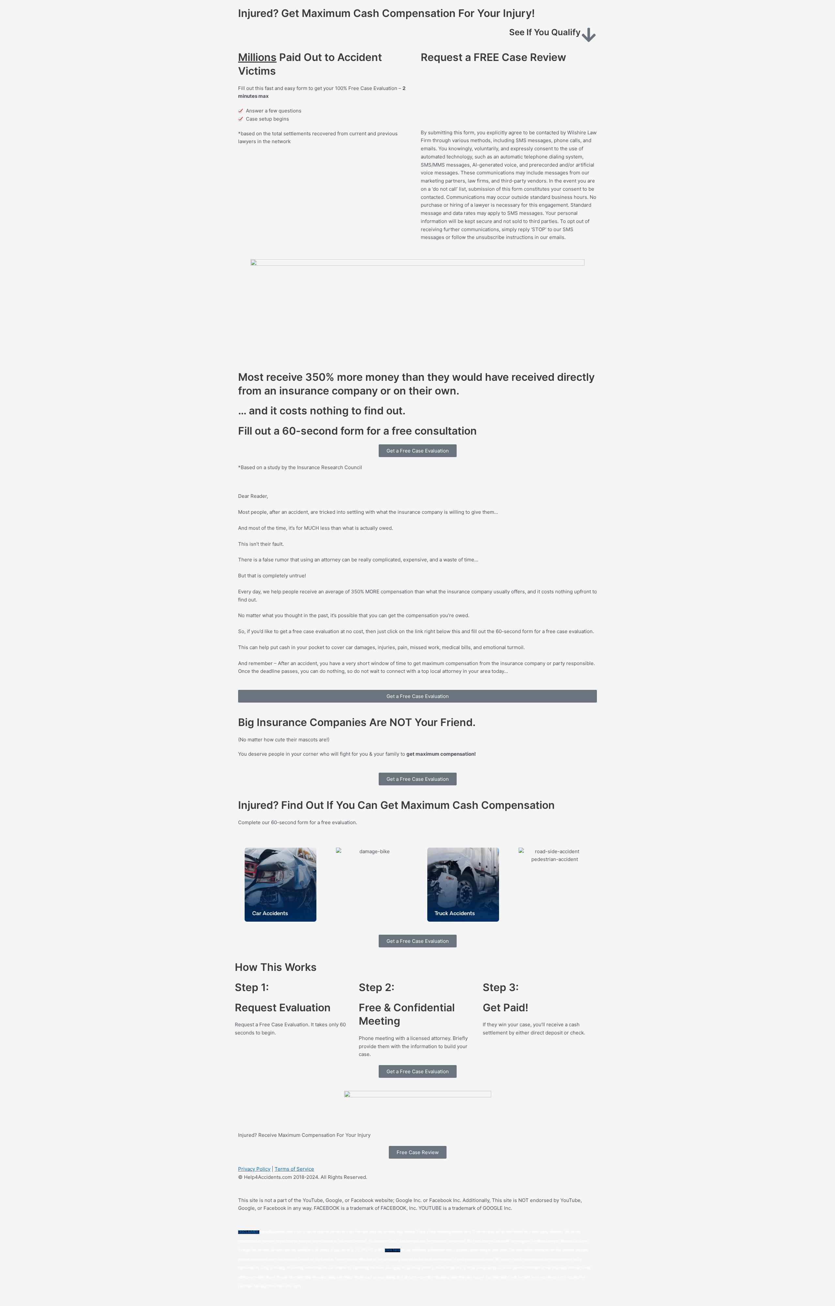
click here (392, 1250)
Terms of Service (294, 1169)
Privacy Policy (254, 1169)
